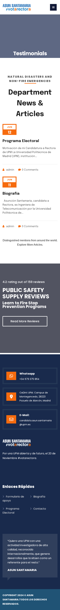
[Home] (16, 7)
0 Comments (30, 169)
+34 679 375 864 (29, 379)
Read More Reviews (24, 321)
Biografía (11, 193)
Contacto (39, 509)
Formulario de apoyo (13, 498)
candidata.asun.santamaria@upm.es (36, 422)
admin (10, 169)
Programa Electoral (20, 141)
